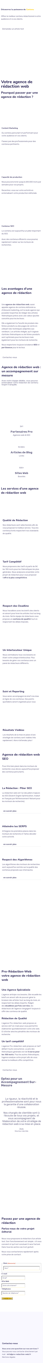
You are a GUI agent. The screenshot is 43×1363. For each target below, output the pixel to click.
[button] (21, 811)
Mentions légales (8, 1357)
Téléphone (6, 1289)
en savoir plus (9, 811)
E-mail (4, 1274)
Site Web (5, 1281)
